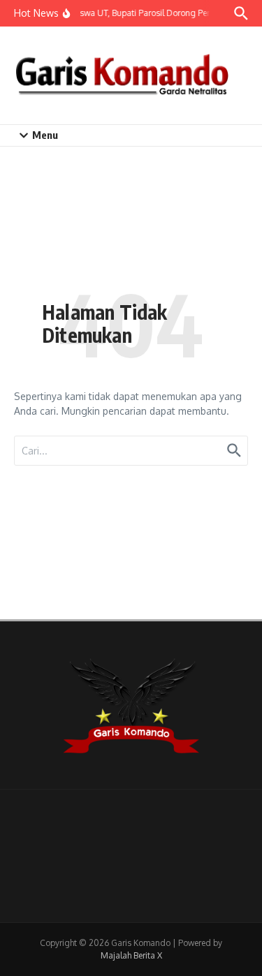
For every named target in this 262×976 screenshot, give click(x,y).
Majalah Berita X (131, 955)
